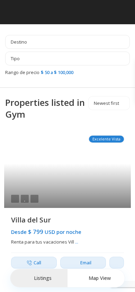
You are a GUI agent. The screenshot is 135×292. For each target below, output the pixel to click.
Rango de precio (22, 72)
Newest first (106, 103)
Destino (19, 42)
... (76, 242)
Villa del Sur (31, 220)
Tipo (15, 58)
